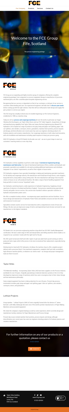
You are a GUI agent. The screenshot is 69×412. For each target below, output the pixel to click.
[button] (34, 349)
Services (40, 8)
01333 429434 (34, 342)
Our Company (20, 8)
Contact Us (49, 8)
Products (31, 8)
